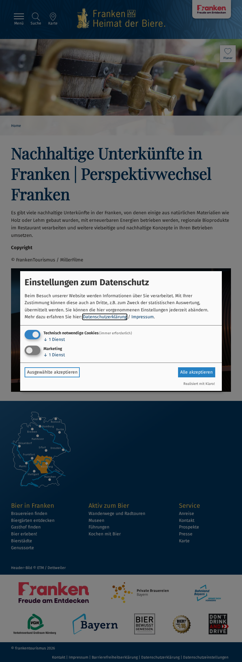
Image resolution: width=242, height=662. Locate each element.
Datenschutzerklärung (105, 317)
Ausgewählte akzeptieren (52, 372)
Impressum (142, 317)
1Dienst (54, 339)
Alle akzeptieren (196, 372)
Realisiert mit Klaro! (199, 384)
